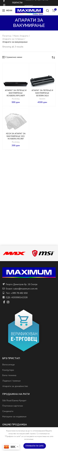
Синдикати (7, 411)
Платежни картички (12, 405)
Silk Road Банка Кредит (14, 400)
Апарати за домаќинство (15, 386)
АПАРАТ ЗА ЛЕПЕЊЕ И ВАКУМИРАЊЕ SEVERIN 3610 (42, 93)
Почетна (6, 35)
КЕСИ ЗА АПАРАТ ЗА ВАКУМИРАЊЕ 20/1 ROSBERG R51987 (16, 136)
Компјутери (8, 370)
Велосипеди (8, 364)
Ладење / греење (11, 380)
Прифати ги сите (35, 446)
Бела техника (9, 375)
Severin (42, 99)
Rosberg (15, 99)
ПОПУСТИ (17, 2)
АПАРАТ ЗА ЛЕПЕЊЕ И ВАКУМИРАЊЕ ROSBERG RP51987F (15, 93)
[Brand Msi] (43, 253)
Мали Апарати (20, 35)
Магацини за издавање (14, 416)
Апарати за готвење (13, 38)
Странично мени (13, 57)
